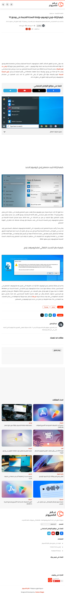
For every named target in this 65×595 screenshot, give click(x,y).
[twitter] (39, 90)
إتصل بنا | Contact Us (55, 547)
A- (26, 29)
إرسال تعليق (57, 350)
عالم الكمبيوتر (26, 588)
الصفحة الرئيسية (59, 13)
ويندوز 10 (46, 307)
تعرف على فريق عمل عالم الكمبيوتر (51, 543)
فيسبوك (61, 499)
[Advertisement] (32, 49)
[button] (54, 315)
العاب (62, 448)
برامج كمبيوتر (60, 474)
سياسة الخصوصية (56, 550)
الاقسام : (61, 524)
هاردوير (30, 474)
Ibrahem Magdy (39, 592)
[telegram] (10, 90)
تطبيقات (61, 423)
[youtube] (24, 90)
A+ (29, 29)
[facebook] (53, 90)
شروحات (30, 448)
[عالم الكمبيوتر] (56, 4)
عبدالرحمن (39, 26)
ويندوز (51, 13)
